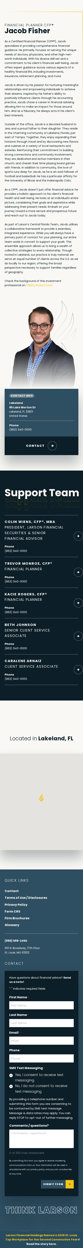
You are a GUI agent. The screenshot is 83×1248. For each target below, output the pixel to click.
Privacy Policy (16, 904)
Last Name (19, 1015)
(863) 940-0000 (20, 430)
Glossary (12, 925)
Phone (15, 1050)
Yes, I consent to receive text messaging (39, 1077)
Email (14, 1032)
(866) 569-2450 (16, 941)
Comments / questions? (30, 1125)
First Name (19, 997)
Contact (35, 446)
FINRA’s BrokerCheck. (39, 285)
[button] (41, 798)
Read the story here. (41, 1244)
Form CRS (12, 911)
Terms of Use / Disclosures (26, 898)
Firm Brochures (17, 918)
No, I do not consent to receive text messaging (41, 1088)
